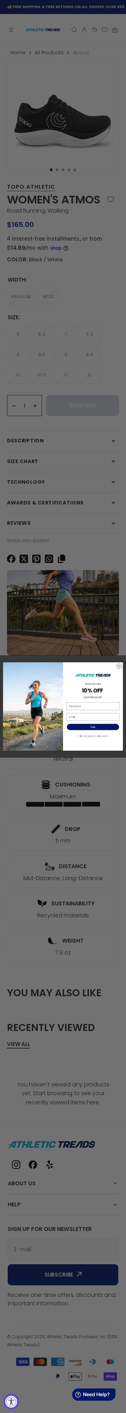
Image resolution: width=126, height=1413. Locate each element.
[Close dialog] (119, 666)
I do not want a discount (93, 736)
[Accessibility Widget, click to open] (11, 1401)
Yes (93, 727)
